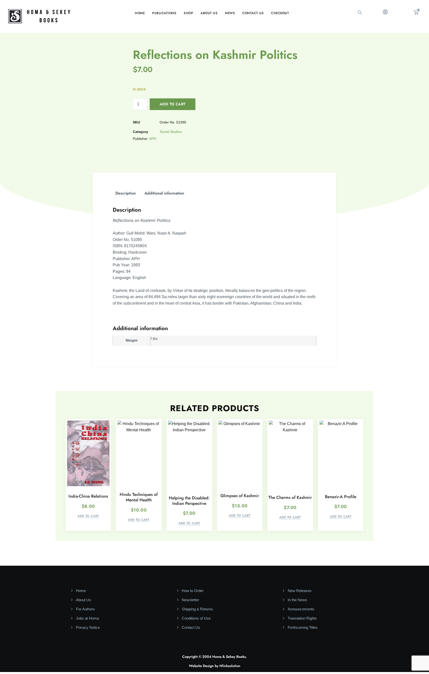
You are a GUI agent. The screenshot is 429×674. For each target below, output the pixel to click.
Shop (188, 13)
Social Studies (171, 132)
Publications (164, 13)
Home (140, 13)
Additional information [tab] (164, 193)
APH (152, 139)
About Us (209, 13)
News (230, 13)
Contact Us (253, 13)
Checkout (280, 13)
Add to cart (172, 104)
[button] (359, 12)
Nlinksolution (229, 665)
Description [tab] (125, 193)
